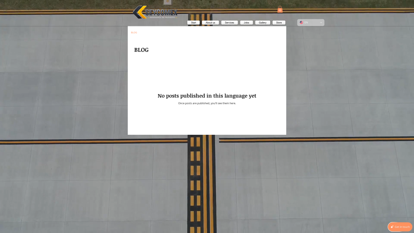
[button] (280, 9)
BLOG (134, 32)
